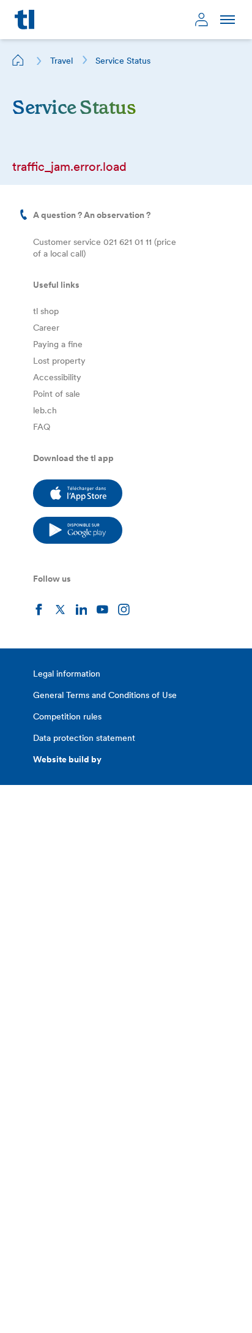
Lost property (59, 361)
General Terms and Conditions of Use (105, 695)
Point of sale (56, 394)
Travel (61, 61)
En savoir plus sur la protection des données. (109, 1271)
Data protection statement (84, 738)
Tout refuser (123, 1307)
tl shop (46, 311)
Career (46, 327)
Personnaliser (52, 1307)
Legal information (66, 673)
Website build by (67, 759)
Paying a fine (58, 344)
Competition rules (67, 716)
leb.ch (45, 410)
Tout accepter (195, 1307)
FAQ (41, 427)
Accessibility (57, 377)
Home (18, 60)
